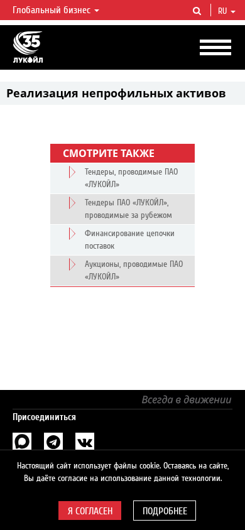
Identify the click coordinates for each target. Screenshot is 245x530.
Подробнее (165, 511)
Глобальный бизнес (53, 10)
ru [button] (223, 11)
